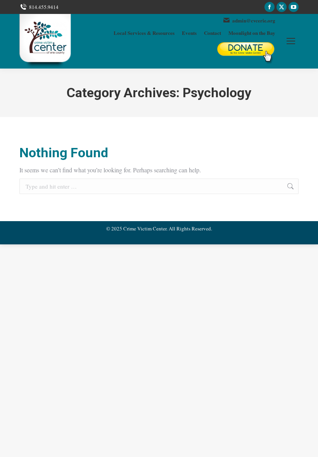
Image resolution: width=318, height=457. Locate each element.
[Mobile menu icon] (291, 41)
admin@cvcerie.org (253, 20)
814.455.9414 (44, 6)
